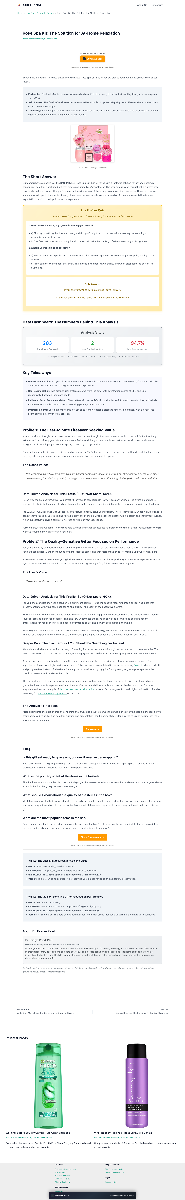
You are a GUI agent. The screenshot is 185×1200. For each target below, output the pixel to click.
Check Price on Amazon (92, 837)
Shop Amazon (92, 729)
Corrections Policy (62, 1179)
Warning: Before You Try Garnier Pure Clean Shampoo (38, 1132)
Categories (157, 5)
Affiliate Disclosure (62, 1182)
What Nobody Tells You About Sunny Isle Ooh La (123, 1132)
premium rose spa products (52, 693)
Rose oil (138, 665)
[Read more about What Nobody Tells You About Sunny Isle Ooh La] (136, 1085)
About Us (142, 5)
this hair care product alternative (77, 689)
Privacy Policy (111, 1182)
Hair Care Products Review (17, 1137)
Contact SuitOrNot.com (114, 1172)
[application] (164, 5)
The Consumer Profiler (114, 1169)
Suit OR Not (32, 5)
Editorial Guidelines (62, 1175)
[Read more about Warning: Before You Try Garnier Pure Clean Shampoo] (48, 1085)
